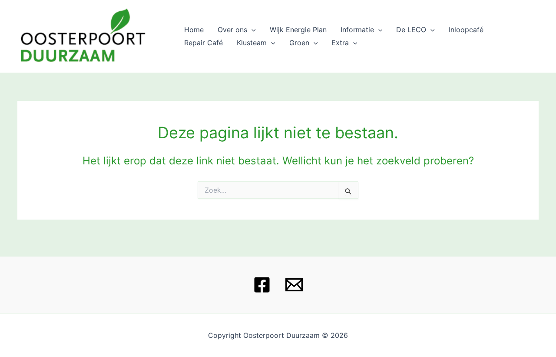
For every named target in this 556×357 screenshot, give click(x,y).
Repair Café (203, 42)
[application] (251, 29)
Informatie (357, 29)
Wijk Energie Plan (298, 29)
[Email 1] (294, 285)
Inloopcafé (466, 29)
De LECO (411, 29)
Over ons (232, 29)
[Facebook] (262, 285)
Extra (340, 42)
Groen (299, 42)
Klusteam (252, 42)
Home (194, 29)
